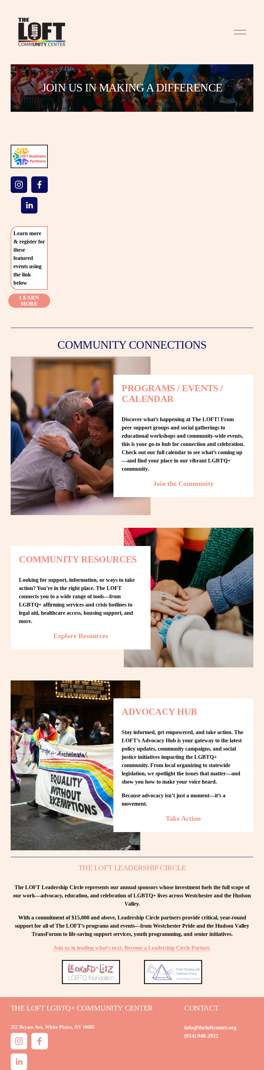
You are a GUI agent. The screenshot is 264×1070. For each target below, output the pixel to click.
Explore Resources (80, 636)
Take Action (183, 818)
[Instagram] (19, 184)
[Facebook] (39, 184)
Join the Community (183, 483)
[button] (77, 174)
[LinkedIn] (29, 205)
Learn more (29, 301)
